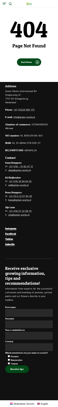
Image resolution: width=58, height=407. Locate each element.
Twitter (9, 238)
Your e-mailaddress (15, 330)
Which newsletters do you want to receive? (26, 352)
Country (9, 341)
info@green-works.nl (24, 117)
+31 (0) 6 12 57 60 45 (20, 196)
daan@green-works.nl (19, 170)
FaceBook (10, 233)
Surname (9, 318)
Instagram (10, 228)
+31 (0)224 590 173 (24, 109)
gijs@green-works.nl (18, 214)
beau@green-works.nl (19, 200)
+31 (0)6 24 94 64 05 (20, 181)
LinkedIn (10, 244)
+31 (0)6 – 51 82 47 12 (21, 166)
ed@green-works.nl (18, 185)
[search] (10, 3)
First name (10, 307)
